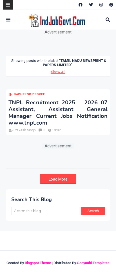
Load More (58, 179)
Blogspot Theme (38, 263)
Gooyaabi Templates (93, 263)
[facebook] (80, 5)
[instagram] (101, 5)
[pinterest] (110, 5)
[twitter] (91, 5)
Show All (58, 72)
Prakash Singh (25, 130)
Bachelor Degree (29, 94)
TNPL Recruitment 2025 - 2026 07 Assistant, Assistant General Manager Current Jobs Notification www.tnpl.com (58, 112)
